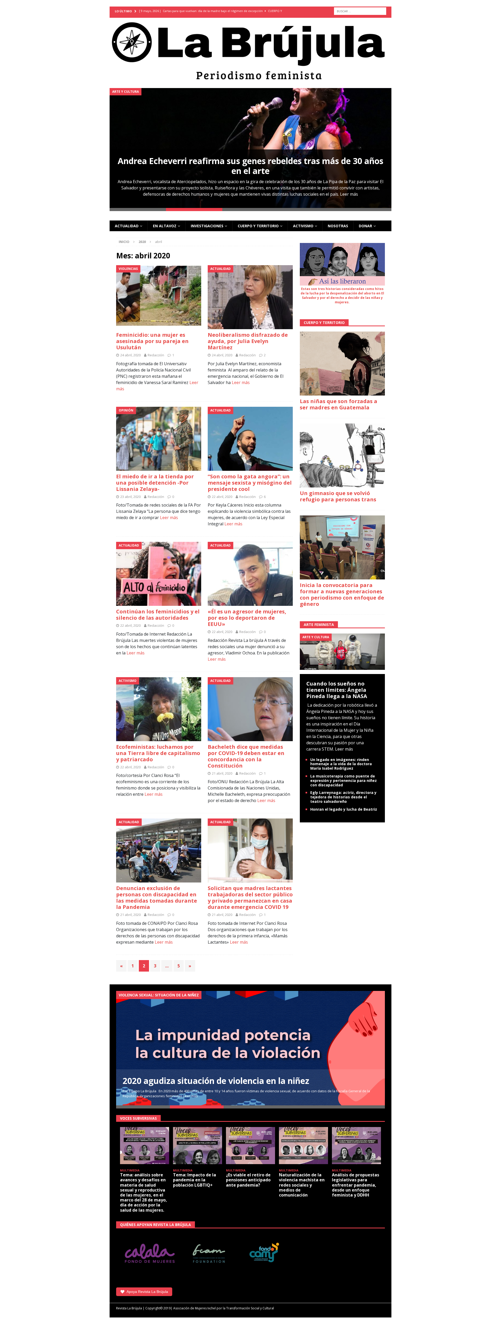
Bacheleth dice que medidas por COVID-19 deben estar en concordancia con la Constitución (246, 756)
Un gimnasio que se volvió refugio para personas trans (338, 496)
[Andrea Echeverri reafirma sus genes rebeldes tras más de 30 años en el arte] (250, 148)
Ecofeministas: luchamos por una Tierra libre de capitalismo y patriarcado (158, 753)
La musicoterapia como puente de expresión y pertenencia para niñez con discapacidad (343, 780)
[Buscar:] (360, 11)
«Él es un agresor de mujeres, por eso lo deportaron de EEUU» (247, 618)
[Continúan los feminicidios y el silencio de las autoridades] (158, 574)
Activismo (303, 225)
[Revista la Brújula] (250, 50)
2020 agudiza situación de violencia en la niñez (216, 1080)
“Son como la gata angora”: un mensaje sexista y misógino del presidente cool (250, 482)
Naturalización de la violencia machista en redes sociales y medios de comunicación (302, 1185)
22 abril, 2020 (222, 496)
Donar (365, 225)
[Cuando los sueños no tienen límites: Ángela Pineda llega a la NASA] (342, 651)
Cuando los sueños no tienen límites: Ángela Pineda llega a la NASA (336, 690)
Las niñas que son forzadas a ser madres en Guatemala (338, 404)
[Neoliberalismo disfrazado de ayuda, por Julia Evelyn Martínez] (250, 297)
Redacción (156, 355)
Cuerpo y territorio (258, 225)
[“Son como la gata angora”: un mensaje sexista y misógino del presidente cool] (250, 439)
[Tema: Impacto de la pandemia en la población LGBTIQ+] (197, 1145)
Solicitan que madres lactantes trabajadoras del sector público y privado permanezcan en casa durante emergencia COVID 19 (250, 897)
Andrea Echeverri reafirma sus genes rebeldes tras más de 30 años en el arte (250, 165)
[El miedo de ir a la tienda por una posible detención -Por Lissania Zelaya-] (158, 439)
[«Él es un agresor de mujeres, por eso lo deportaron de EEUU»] (250, 574)
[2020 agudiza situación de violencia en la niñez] (250, 1048)
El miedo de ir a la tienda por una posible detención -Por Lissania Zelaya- (155, 482)
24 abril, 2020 (130, 355)
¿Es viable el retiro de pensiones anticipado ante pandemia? (248, 1180)
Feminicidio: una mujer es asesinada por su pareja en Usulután (152, 341)
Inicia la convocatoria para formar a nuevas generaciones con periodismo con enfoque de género (342, 594)
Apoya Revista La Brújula (147, 1292)
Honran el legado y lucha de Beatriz (343, 809)
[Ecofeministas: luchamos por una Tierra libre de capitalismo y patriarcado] (158, 709)
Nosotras (338, 225)
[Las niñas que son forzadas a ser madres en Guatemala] (342, 364)
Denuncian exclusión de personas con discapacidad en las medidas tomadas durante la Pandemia (156, 897)
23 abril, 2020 (130, 496)
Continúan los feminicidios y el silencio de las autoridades (158, 614)
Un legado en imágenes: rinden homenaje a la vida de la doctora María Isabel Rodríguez (341, 764)
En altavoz (164, 225)
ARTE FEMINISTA (319, 624)
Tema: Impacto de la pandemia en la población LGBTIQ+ (194, 1180)
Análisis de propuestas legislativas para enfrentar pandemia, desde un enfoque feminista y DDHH (355, 1185)
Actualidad (127, 225)
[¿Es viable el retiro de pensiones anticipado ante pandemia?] (250, 1145)
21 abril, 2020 (222, 773)
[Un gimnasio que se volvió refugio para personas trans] (342, 455)
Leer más (349, 194)
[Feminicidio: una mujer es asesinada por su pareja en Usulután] (158, 297)
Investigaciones (207, 225)
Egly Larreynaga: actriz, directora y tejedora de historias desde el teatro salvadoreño (343, 797)
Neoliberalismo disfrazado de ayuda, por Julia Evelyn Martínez (248, 341)
